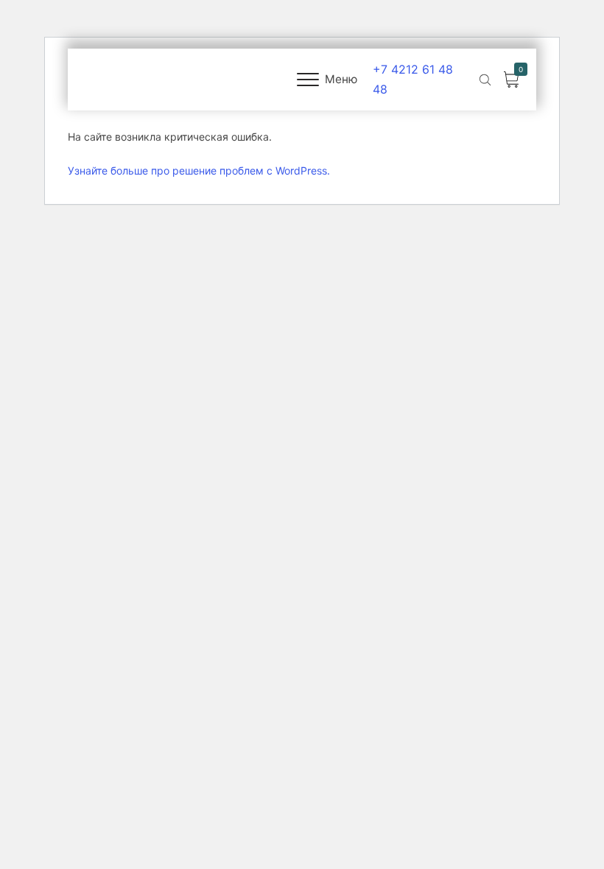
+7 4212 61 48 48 (413, 79)
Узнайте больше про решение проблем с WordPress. (199, 170)
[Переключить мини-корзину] (511, 79)
